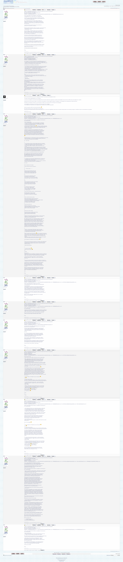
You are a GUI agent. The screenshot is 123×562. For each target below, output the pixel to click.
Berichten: (26, 53)
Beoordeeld (4, 125)
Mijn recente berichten (6, 6)
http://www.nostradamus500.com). (32, 269)
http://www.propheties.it (27, 154)
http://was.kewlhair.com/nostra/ (36, 150)
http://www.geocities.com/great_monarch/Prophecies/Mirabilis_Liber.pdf (34, 44)
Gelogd (39, 53)
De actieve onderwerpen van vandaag (14, 6)
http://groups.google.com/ (31, 58)
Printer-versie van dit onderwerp (7, 555)
